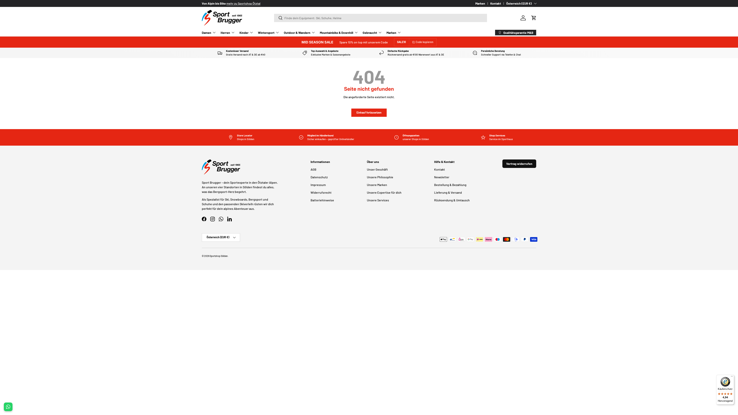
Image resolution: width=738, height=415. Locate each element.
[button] (534, 18)
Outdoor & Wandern (297, 32)
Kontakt (495, 3)
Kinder (243, 32)
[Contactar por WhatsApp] (8, 407)
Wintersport (266, 32)
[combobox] (380, 18)
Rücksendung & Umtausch (452, 200)
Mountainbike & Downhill (336, 32)
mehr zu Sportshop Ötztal (243, 3)
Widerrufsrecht (321, 192)
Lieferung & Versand (448, 192)
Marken (480, 3)
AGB (313, 169)
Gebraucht (370, 32)
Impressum (318, 185)
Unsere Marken (377, 185)
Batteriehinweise (322, 200)
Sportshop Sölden (219, 256)
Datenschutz (319, 177)
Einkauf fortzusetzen (369, 112)
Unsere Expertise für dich (384, 192)
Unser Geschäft (377, 169)
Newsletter (441, 177)
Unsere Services (378, 200)
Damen (206, 32)
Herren (225, 32)
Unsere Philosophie (380, 177)
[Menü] (732, 377)
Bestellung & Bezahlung (450, 185)
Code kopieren (424, 42)
